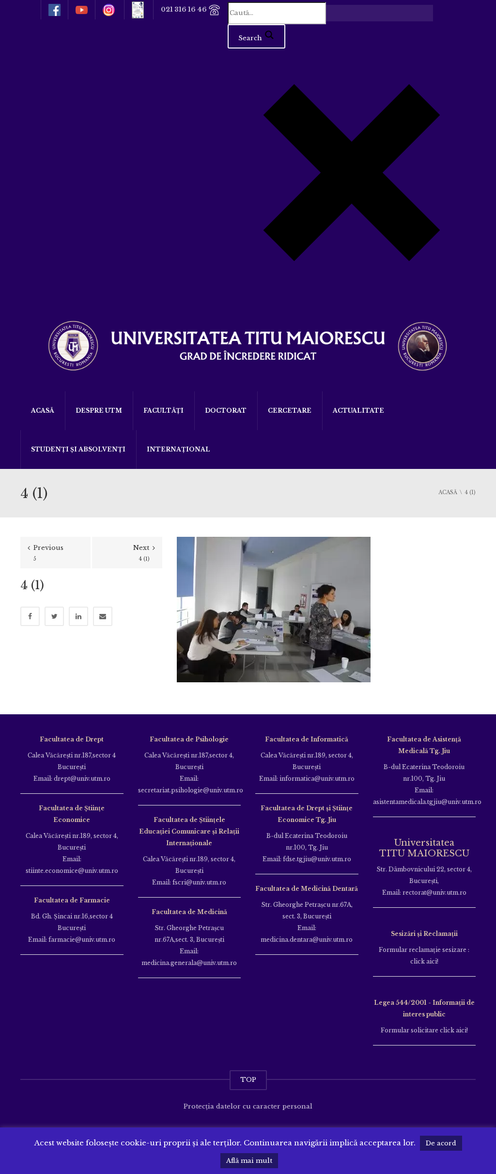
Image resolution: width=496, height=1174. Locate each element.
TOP (248, 1080)
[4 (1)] (274, 609)
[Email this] (102, 616)
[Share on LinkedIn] (78, 616)
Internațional (178, 449)
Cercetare (289, 410)
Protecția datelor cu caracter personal (248, 1106)
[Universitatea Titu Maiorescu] (248, 345)
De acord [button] (441, 1143)
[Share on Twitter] (54, 616)
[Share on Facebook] (30, 616)
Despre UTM (99, 410)
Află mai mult (249, 1161)
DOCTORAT (226, 410)
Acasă (42, 410)
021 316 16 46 (184, 9)
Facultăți (163, 410)
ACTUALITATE (358, 410)
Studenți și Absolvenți (78, 449)
